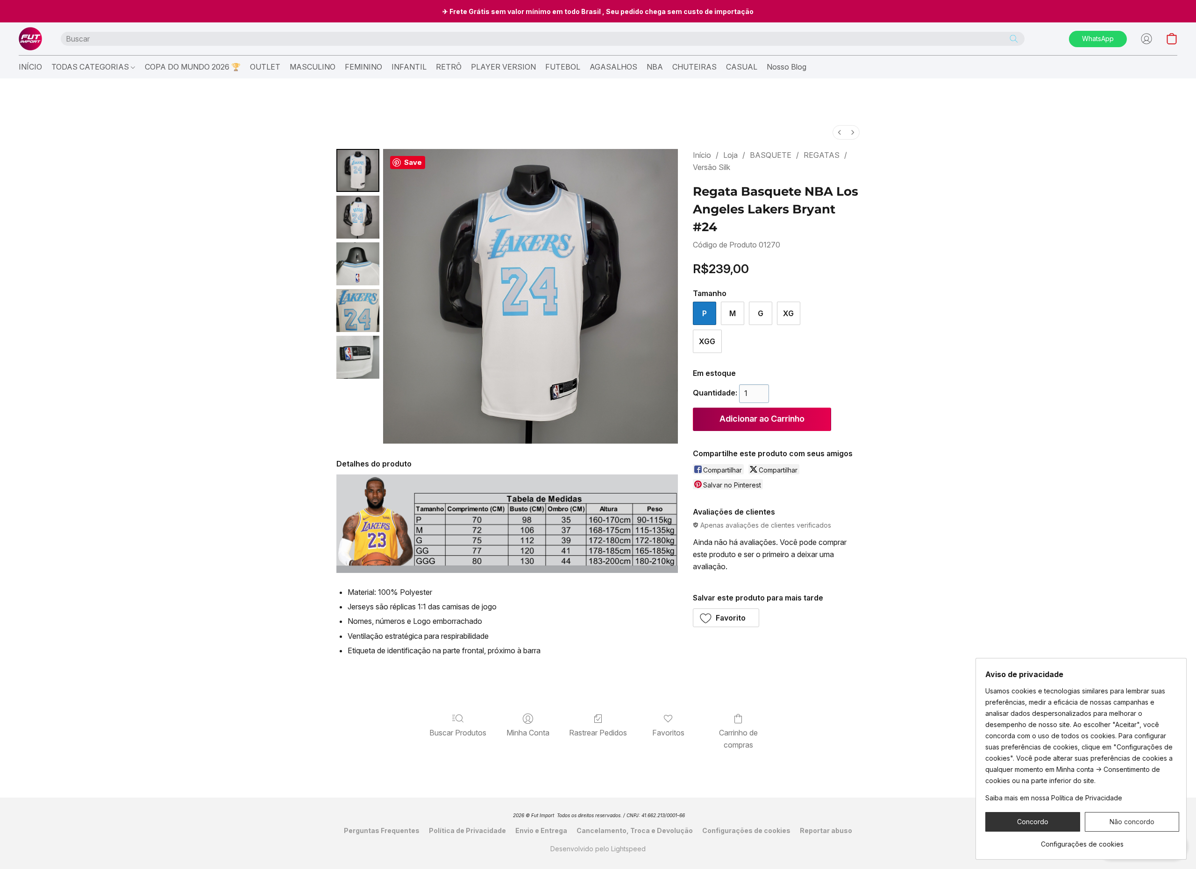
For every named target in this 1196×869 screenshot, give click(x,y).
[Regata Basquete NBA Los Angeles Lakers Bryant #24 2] (357, 263)
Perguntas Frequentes (382, 830)
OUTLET (265, 66)
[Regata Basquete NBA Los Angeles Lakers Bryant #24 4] (357, 357)
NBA (655, 66)
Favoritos (668, 732)
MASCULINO (312, 66)
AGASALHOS (613, 66)
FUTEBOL (562, 66)
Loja (730, 155)
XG (788, 313)
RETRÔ (449, 66)
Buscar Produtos (457, 732)
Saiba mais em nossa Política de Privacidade (1053, 798)
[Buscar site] (1014, 38)
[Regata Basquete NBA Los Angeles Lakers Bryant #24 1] (357, 217)
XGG (707, 341)
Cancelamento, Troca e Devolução (635, 830)
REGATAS (822, 155)
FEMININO (363, 66)
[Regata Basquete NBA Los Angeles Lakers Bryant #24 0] (357, 170)
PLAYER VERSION (503, 66)
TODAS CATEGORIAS (91, 66)
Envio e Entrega (541, 830)
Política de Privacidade (467, 830)
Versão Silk (711, 167)
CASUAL (741, 66)
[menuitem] (839, 132)
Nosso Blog (786, 66)
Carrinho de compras (738, 738)
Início (702, 155)
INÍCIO (30, 66)
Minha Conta (527, 732)
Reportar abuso (826, 830)
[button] (30, 38)
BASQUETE (770, 155)
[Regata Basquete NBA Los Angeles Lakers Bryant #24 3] (357, 310)
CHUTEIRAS (694, 66)
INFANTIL (409, 66)
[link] (1082, 841)
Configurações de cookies (746, 830)
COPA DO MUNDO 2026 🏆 (193, 66)
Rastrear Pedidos (598, 732)
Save (413, 162)
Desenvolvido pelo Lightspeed (598, 849)
